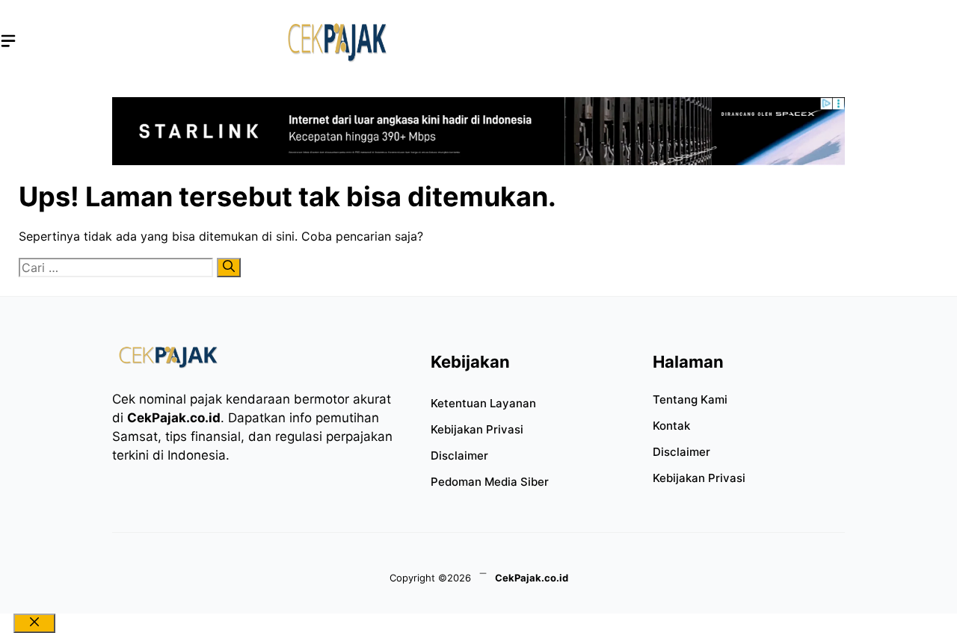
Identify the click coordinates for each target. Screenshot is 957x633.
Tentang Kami (690, 399)
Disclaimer (459, 455)
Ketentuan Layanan (483, 403)
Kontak (671, 426)
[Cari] (229, 267)
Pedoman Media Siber (490, 482)
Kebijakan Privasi (477, 429)
